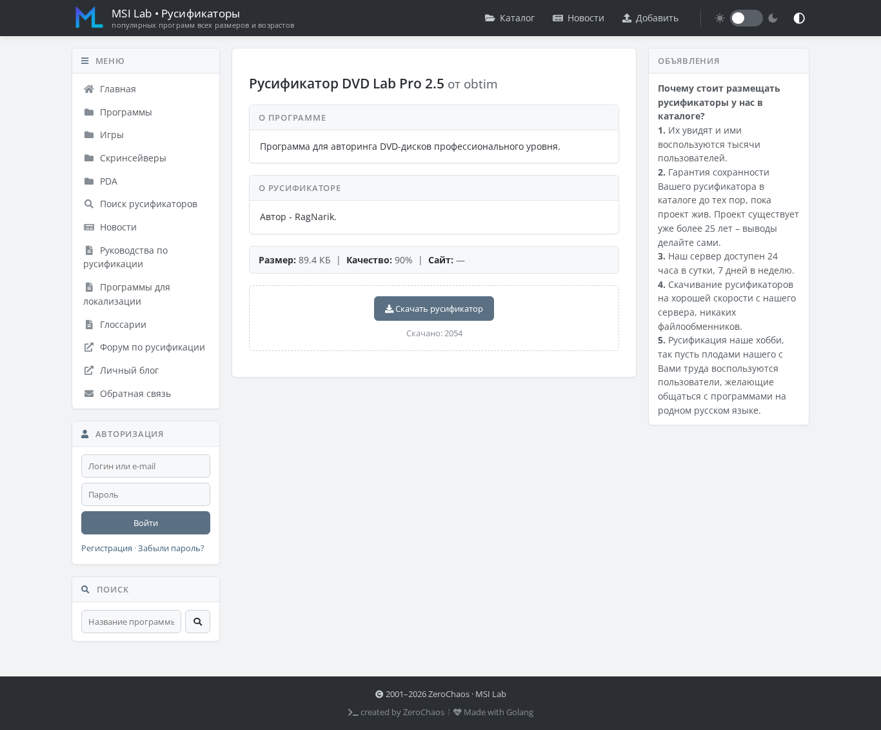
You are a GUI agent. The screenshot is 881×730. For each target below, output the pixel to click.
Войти (146, 523)
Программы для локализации (126, 294)
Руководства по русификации (125, 257)
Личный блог (128, 370)
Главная (116, 89)
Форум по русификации (151, 347)
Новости (586, 18)
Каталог (517, 18)
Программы (124, 112)
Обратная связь (134, 393)
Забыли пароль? (171, 548)
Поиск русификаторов (147, 204)
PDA (107, 181)
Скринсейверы (131, 158)
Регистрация (106, 548)
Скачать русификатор (438, 308)
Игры (110, 134)
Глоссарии (121, 324)
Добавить (657, 18)
